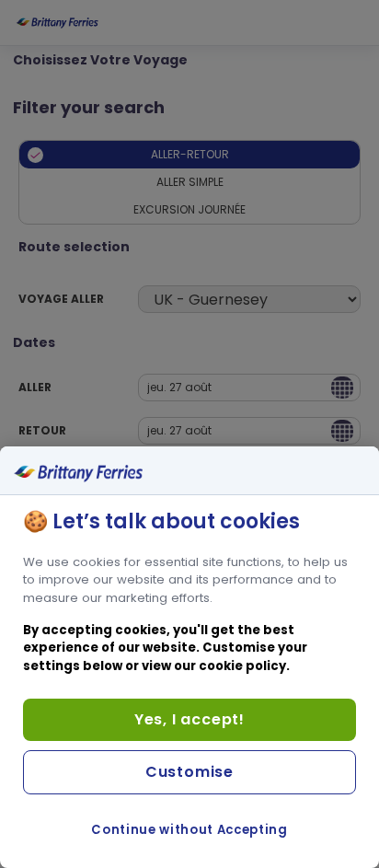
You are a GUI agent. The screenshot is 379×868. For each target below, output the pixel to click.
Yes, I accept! (189, 719)
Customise (189, 771)
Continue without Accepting (189, 830)
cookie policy (242, 666)
